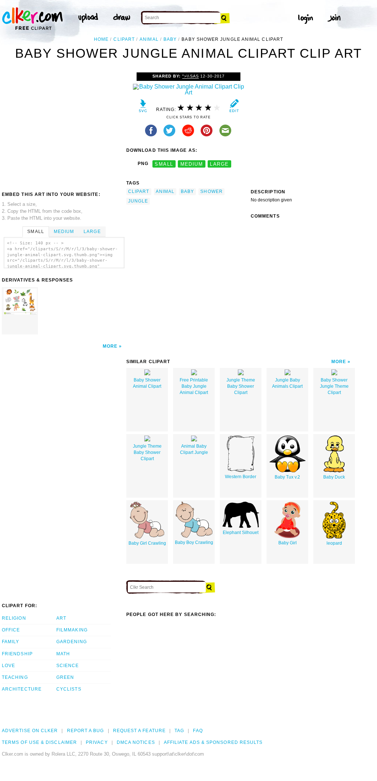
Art (61, 618)
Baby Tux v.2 (287, 477)
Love (8, 665)
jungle (138, 201)
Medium (64, 231)
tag (179, 730)
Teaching (15, 677)
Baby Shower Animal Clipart (147, 383)
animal (149, 39)
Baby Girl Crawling (147, 543)
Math (63, 653)
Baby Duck (334, 477)
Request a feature (139, 730)
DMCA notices (136, 742)
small (164, 163)
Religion (14, 618)
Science (67, 665)
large (219, 163)
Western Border (240, 476)
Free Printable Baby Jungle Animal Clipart (194, 386)
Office (11, 630)
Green (65, 677)
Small (35, 231)
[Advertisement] (64, 127)
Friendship (17, 653)
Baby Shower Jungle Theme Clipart (334, 386)
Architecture (22, 689)
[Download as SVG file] (143, 107)
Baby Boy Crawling (194, 542)
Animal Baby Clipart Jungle (194, 449)
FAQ (197, 730)
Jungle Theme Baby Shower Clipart (240, 386)
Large (92, 231)
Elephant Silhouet (240, 532)
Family (10, 641)
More (110, 346)
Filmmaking (72, 630)
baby (170, 39)
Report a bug (85, 730)
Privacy (97, 742)
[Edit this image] (234, 107)
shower (211, 191)
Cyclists (68, 689)
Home (101, 39)
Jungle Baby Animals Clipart (287, 383)
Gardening (71, 641)
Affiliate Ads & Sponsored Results (213, 742)
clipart (124, 39)
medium (191, 163)
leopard (334, 543)
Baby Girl (287, 542)
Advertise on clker (30, 730)
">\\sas (190, 76)
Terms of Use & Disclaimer (39, 742)
